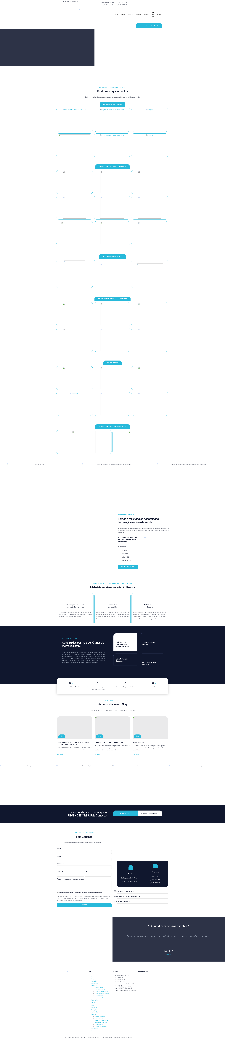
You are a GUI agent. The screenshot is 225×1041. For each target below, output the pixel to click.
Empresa (123, 14)
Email (59, 856)
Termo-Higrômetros (101, 998)
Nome (59, 848)
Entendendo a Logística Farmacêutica (109, 742)
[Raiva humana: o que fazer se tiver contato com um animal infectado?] (74, 727)
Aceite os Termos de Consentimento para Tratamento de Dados (80, 892)
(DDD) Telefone (62, 864)
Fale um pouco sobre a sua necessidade (70, 879)
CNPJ (86, 871)
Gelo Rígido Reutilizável (102, 994)
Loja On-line (153, 14)
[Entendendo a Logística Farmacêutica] (112, 727)
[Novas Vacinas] (150, 727)
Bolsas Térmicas (100, 987)
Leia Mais (60, 754)
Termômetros (99, 996)
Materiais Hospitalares (101, 992)
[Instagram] (137, 3)
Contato (159, 14)
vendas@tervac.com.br (148, 813)
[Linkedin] (142, 3)
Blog (62, 736)
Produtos (146, 14)
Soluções (130, 14)
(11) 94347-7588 (125, 813)
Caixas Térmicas (100, 989)
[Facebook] (132, 3)
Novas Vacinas (138, 742)
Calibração (138, 14)
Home (116, 14)
